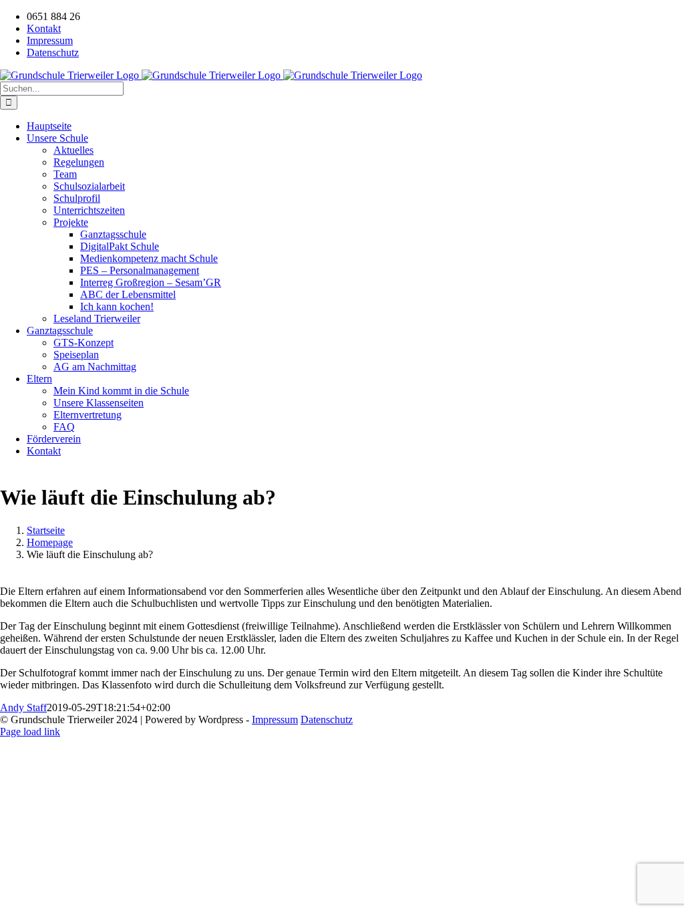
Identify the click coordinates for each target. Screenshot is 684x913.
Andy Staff (23, 707)
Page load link (30, 731)
